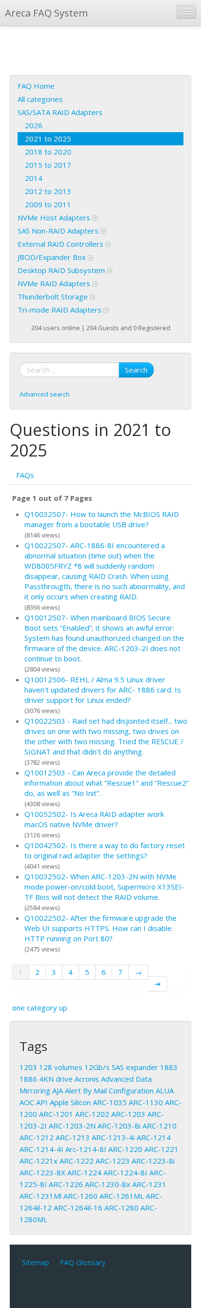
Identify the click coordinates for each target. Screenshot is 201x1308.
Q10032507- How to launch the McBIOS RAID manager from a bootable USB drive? (101, 519)
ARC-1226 (66, 1184)
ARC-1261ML (122, 1196)
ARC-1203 (128, 1114)
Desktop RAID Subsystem (62, 270)
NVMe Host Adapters (55, 217)
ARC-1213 (73, 1137)
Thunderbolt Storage (54, 296)
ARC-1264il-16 (78, 1207)
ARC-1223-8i (153, 1161)
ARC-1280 (121, 1207)
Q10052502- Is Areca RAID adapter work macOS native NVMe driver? (94, 819)
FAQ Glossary (83, 1262)
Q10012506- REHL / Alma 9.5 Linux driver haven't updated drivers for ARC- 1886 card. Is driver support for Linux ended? (102, 689)
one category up (39, 1007)
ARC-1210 (159, 1125)
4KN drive (56, 1079)
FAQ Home (36, 86)
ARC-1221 (161, 1149)
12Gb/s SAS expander (121, 1067)
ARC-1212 (37, 1137)
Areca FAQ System (46, 13)
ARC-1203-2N (72, 1125)
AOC (27, 1102)
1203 (28, 1067)
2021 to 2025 (48, 138)
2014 (33, 178)
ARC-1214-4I (41, 1149)
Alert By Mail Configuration (109, 1090)
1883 (169, 1067)
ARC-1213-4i (113, 1137)
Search (136, 370)
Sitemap (35, 1262)
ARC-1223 (113, 1161)
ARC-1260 (80, 1196)
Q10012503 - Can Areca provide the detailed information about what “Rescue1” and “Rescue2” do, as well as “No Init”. (106, 783)
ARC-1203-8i (119, 1125)
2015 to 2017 (48, 165)
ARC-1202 (92, 1114)
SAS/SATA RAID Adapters (60, 112)
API (42, 1102)
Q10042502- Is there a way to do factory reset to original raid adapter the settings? (104, 850)
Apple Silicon (70, 1102)
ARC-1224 (84, 1172)
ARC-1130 (146, 1102)
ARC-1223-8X (42, 1172)
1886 (28, 1079)
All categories (40, 99)
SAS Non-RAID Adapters (59, 231)
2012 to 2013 (48, 191)
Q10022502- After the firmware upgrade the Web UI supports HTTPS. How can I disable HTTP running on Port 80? (100, 928)
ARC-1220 (125, 1149)
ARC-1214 (154, 1137)
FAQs (25, 475)
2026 (33, 125)
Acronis (87, 1079)
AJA (57, 1090)
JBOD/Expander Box (53, 257)
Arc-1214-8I (85, 1149)
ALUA (165, 1090)
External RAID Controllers (61, 244)
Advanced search (45, 394)
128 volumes (60, 1067)
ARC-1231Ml (40, 1196)
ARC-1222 (77, 1161)
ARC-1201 (56, 1114)
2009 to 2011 (48, 204)
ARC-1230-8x (107, 1184)
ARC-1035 (110, 1102)
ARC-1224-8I (125, 1172)
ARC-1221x (39, 1161)
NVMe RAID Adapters (55, 283)
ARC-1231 (149, 1184)
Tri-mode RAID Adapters (60, 310)
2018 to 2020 (48, 152)
